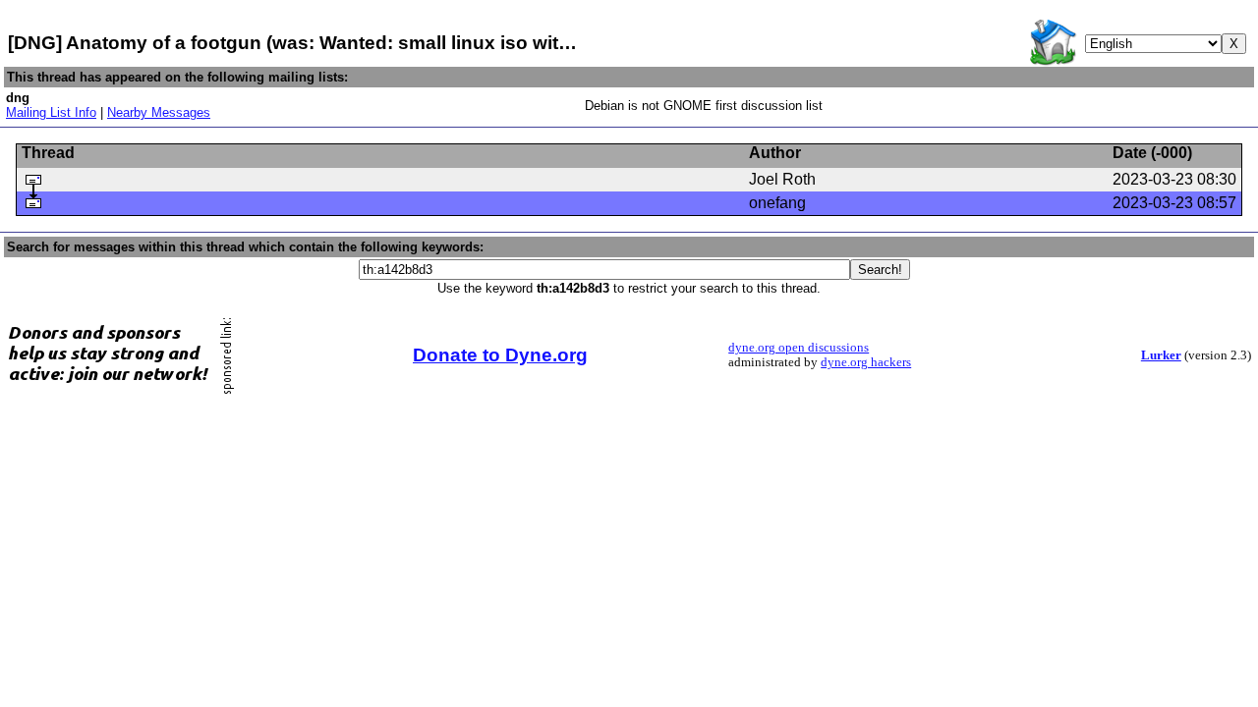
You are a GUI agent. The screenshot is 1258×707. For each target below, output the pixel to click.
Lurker (1161, 355)
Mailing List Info (51, 112)
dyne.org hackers (866, 362)
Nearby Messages (158, 112)
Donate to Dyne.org (500, 355)
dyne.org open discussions (798, 347)
